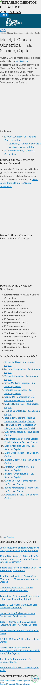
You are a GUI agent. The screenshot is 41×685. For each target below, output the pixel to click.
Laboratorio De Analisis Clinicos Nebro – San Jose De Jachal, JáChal (20, 597)
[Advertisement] (20, 106)
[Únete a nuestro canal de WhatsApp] (34, 678)
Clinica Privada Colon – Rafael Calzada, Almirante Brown (16, 589)
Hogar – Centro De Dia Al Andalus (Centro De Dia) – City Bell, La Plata (18, 623)
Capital (3, 31)
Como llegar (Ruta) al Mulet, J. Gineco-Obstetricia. (19, 183)
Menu (4, 15)
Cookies (3, 684)
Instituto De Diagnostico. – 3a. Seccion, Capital (16, 660)
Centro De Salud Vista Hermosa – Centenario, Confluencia (17, 615)
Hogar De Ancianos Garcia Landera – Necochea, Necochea (19, 606)
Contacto (11, 25)
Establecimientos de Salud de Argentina (15, 681)
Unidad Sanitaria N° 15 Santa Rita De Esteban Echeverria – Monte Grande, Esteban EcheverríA (19, 559)
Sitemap (19, 684)
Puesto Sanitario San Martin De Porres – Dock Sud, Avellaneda (20, 569)
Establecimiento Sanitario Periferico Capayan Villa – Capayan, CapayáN (19, 549)
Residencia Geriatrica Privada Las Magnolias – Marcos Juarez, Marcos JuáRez (19, 579)
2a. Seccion (22, 61)
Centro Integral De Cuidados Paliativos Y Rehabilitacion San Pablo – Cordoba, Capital (20, 650)
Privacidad (11, 684)
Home (2, 29)
